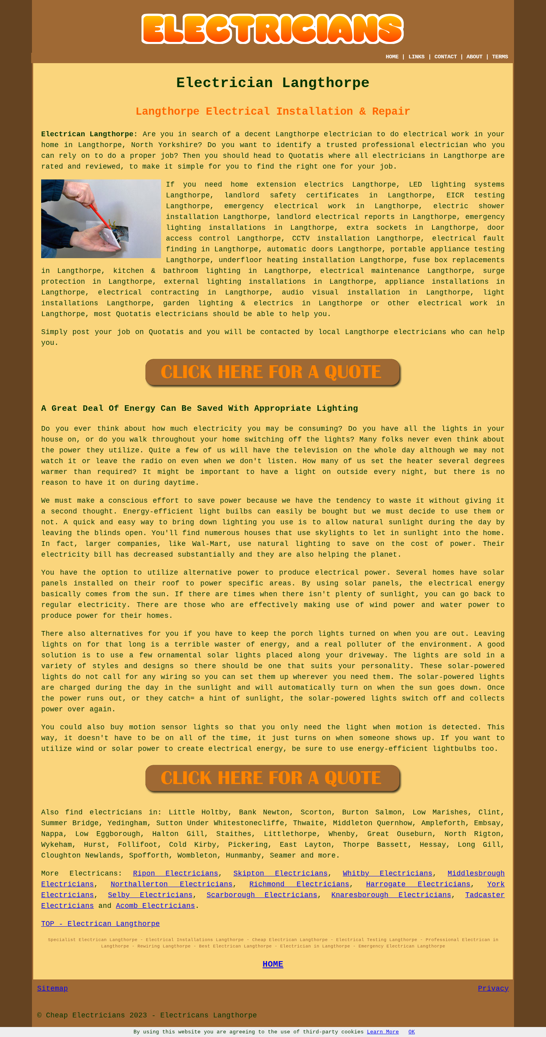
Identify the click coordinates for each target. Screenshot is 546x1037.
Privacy (493, 989)
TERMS (500, 57)
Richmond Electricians (299, 884)
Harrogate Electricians (418, 884)
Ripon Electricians (176, 874)
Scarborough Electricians (262, 895)
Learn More (383, 1032)
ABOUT (474, 57)
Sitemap (52, 989)
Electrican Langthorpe (87, 134)
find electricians (103, 812)
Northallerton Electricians (172, 884)
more (327, 856)
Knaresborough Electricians (391, 895)
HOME (392, 57)
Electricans (94, 874)
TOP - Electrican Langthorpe (100, 924)
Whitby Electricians (388, 874)
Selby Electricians (150, 895)
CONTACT (445, 57)
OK (412, 1032)
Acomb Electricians (155, 906)
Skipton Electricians (280, 874)
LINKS (416, 57)
